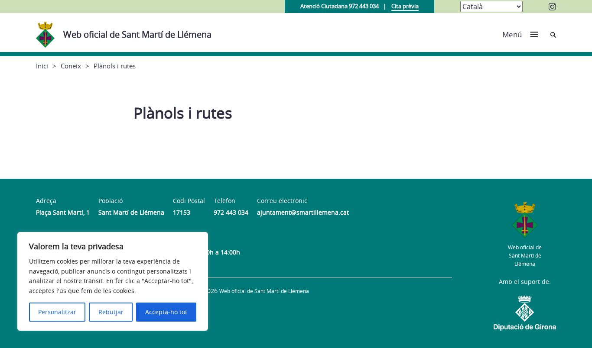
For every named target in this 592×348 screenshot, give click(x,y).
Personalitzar (57, 312)
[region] (112, 281)
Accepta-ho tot (166, 312)
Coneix (71, 65)
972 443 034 (231, 212)
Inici (42, 65)
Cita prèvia (405, 6)
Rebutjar (111, 312)
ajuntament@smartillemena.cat (303, 212)
